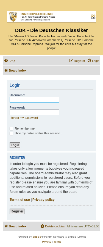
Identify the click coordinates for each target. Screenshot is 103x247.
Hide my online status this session (37, 133)
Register (17, 211)
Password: (17, 107)
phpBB (37, 236)
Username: (17, 95)
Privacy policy (43, 200)
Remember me (24, 128)
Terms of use (20, 200)
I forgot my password (24, 117)
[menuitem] (9, 60)
